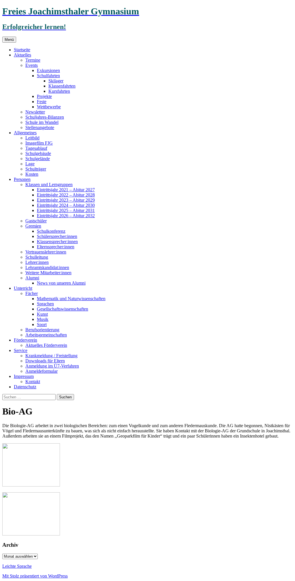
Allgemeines (25, 132)
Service (20, 350)
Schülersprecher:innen (57, 236)
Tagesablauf (36, 148)
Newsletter (35, 111)
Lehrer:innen (37, 262)
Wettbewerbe (49, 106)
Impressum (24, 376)
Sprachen (45, 303)
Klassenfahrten (61, 86)
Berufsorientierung (42, 329)
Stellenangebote (39, 127)
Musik (42, 319)
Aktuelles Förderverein (46, 345)
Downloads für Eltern (45, 360)
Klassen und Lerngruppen (49, 184)
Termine (32, 60)
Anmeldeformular (41, 371)
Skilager (55, 80)
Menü (9, 39)
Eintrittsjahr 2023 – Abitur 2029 (66, 200)
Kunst (42, 314)
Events (31, 65)
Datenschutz (25, 386)
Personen (22, 179)
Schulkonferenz (51, 231)
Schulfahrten (48, 75)
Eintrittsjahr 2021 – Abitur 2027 (66, 189)
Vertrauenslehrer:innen (45, 251)
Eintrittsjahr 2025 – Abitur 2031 (66, 210)
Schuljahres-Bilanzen (44, 117)
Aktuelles (22, 54)
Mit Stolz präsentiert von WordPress (35, 576)
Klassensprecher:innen (57, 241)
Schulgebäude (38, 153)
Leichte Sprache (17, 566)
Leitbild (32, 137)
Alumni (32, 277)
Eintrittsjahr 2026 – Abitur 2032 (66, 215)
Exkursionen (48, 70)
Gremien (33, 226)
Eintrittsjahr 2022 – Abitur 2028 (66, 194)
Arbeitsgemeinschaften (46, 334)
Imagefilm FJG (39, 143)
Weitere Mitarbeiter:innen (48, 272)
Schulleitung (36, 257)
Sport (42, 324)
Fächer (31, 293)
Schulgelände (37, 158)
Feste (41, 101)
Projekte (44, 96)
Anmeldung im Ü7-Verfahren (52, 366)
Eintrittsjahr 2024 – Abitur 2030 (66, 205)
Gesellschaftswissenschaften (62, 308)
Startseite (22, 49)
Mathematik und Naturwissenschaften (71, 298)
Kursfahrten (59, 91)
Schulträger (35, 168)
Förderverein (25, 340)
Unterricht (23, 288)
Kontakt (32, 381)
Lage (30, 163)
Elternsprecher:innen (55, 246)
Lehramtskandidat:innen (47, 267)
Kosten (31, 174)
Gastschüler (36, 220)
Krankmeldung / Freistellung (51, 355)
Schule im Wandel (41, 122)
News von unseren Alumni (61, 283)
